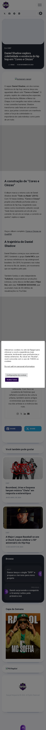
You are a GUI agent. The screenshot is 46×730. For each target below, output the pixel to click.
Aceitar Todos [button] (12, 380)
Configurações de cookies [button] (16, 375)
